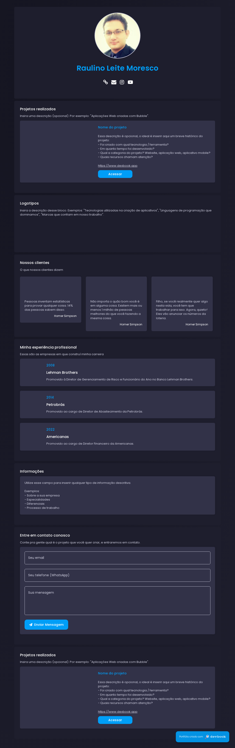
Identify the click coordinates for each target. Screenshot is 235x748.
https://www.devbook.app (117, 166)
